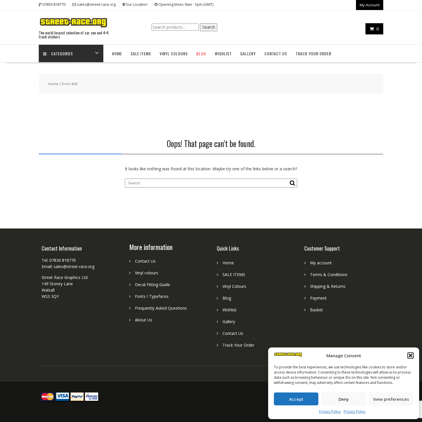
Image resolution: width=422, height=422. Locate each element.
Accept (296, 399)
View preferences (391, 399)
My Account (370, 4)
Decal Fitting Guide (152, 284)
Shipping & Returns (327, 286)
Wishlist (223, 53)
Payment (318, 298)
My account (321, 262)
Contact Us (275, 53)
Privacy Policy (330, 411)
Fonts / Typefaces (152, 296)
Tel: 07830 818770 (59, 260)
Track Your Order (313, 53)
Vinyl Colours (174, 53)
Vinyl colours (146, 273)
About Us (143, 320)
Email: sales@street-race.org (68, 266)
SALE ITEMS (141, 53)
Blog (201, 53)
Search (208, 27)
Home (117, 53)
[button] (410, 355)
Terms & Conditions (328, 274)
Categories (62, 53)
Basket (316, 309)
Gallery (248, 53)
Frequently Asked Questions (161, 308)
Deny (343, 399)
